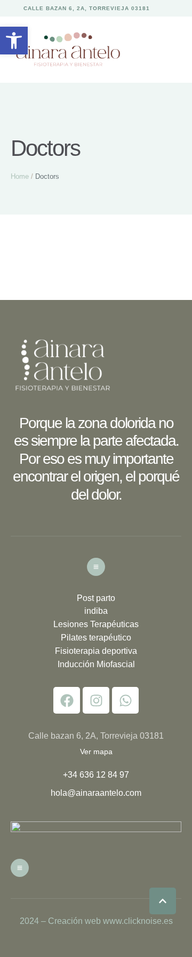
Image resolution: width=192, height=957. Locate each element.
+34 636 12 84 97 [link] (96, 774)
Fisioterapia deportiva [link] (96, 650)
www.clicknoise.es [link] (138, 921)
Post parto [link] (96, 598)
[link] (14, 40)
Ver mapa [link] (96, 751)
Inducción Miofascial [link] (96, 664)
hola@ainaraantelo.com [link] (96, 792)
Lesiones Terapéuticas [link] (96, 624)
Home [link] (20, 176)
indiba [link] (96, 610)
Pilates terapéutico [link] (96, 637)
